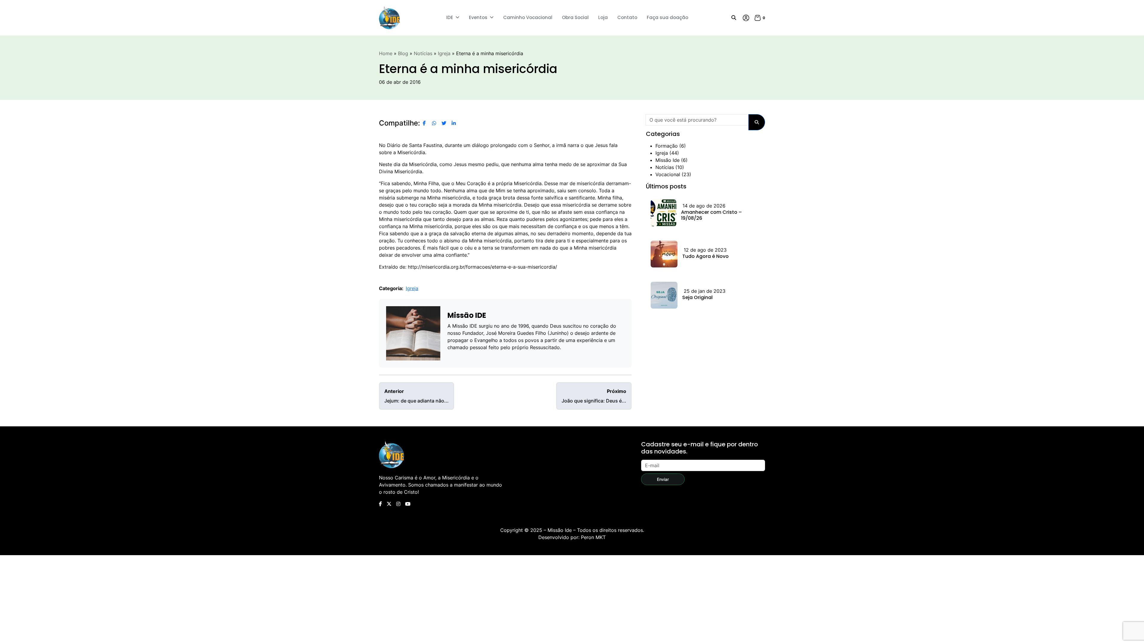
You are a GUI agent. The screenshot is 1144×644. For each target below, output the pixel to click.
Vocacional (667, 174)
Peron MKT (593, 537)
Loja (603, 17)
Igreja (444, 53)
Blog (403, 53)
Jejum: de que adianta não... (416, 396)
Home (385, 53)
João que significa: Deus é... (594, 396)
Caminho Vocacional (527, 17)
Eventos (478, 17)
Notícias (423, 53)
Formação (666, 146)
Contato (627, 17)
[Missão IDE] (389, 18)
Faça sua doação (667, 17)
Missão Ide (667, 160)
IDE (449, 17)
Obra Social (575, 17)
